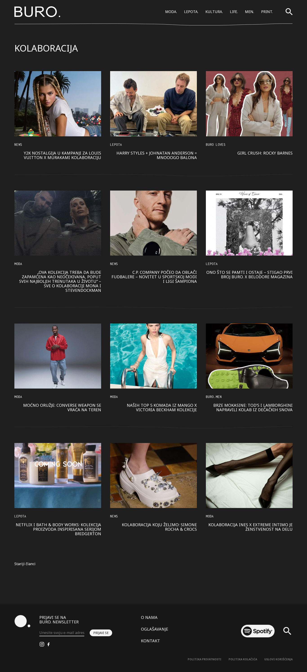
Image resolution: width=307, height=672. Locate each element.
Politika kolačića (243, 659)
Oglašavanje (154, 629)
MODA (18, 264)
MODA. (171, 11)
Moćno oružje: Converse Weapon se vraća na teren (62, 407)
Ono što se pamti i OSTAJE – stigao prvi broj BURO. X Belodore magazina (249, 274)
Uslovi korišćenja (278, 659)
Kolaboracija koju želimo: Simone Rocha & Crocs (159, 527)
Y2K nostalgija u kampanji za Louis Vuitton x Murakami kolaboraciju (62, 155)
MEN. (249, 11)
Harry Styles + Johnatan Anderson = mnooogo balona (156, 155)
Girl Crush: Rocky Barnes (265, 153)
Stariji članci (25, 563)
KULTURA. (214, 11)
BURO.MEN (214, 397)
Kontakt (150, 640)
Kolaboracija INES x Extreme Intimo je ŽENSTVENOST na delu (250, 527)
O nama (149, 617)
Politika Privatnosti (204, 659)
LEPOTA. (191, 11)
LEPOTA (116, 144)
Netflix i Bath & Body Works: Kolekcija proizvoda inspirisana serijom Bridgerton (58, 529)
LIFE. (234, 11)
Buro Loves (216, 144)
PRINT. (267, 11)
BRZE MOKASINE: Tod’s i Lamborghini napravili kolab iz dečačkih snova (253, 407)
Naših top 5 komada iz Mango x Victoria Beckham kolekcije (162, 407)
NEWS (18, 144)
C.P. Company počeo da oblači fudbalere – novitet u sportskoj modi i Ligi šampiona (154, 277)
